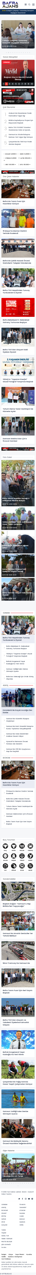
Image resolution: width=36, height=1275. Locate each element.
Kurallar (29, 1254)
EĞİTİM (3, 1216)
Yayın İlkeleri (19, 1254)
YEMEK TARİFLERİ (6, 1239)
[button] (6, 52)
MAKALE (22, 1219)
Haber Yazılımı (6, 1194)
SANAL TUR (5, 1236)
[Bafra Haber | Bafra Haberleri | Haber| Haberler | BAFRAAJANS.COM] (11, 4)
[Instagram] (26, 1199)
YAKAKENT (22, 1207)
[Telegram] (32, 1199)
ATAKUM (22, 1210)
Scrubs (3, 1247)
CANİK (21, 1216)
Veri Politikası (6, 1259)
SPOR (3, 1222)
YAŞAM (3, 1233)
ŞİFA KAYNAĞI (6, 1244)
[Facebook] (22, 1199)
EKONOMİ (4, 1210)
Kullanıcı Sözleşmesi (15, 1257)
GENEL (21, 1225)
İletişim (3, 1254)
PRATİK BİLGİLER (6, 1242)
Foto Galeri (7, 457)
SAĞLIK (3, 1219)
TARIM (3, 1230)
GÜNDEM (4, 1204)
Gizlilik (3, 1257)
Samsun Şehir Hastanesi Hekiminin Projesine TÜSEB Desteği (18, 12)
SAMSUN (22, 1222)
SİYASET (4, 1213)
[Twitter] (19, 1199)
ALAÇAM (4, 1225)
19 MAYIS (22, 1204)
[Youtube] (29, 1199)
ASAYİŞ (3, 1207)
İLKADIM (22, 1213)
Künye (11, 1254)
